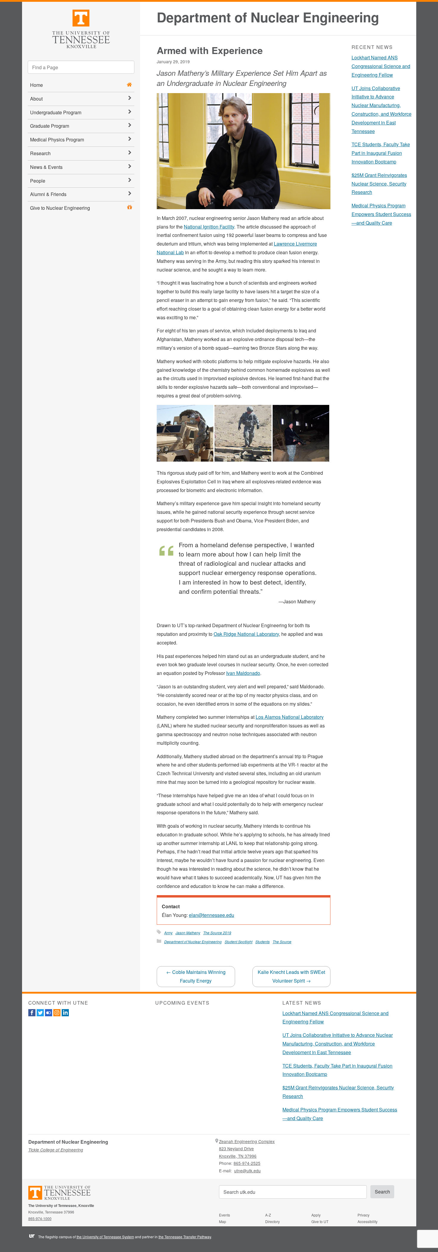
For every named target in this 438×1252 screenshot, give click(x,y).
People (37, 180)
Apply (316, 1214)
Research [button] (40, 153)
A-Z (268, 1214)
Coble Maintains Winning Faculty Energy (196, 976)
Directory (272, 1221)
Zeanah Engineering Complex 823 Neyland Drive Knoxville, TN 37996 (247, 1148)
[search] (81, 67)
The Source (282, 941)
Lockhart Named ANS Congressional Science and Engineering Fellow (381, 66)
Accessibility (368, 1221)
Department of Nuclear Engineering (268, 17)
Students (262, 941)
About (36, 98)
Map (222, 1221)
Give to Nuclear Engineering (60, 207)
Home (36, 84)
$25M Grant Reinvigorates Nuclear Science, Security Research (379, 184)
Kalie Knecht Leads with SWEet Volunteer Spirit (291, 976)
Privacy (363, 1214)
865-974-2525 (247, 1163)
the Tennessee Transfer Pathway (185, 1236)
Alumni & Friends (48, 194)
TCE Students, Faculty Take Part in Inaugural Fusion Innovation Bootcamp (381, 153)
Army (168, 932)
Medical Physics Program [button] (57, 139)
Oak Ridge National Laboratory (246, 633)
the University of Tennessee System (105, 1236)
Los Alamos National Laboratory (290, 716)
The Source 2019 (217, 932)
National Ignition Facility (209, 226)
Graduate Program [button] (49, 125)
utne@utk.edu (247, 1171)
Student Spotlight (238, 941)
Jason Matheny (187, 932)
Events (224, 1214)
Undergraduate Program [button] (55, 112)
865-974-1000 (40, 1218)
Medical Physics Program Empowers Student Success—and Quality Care (381, 214)
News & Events (46, 167)
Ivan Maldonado (243, 673)
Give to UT (319, 1221)
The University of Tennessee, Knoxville (81, 28)
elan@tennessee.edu (211, 915)
